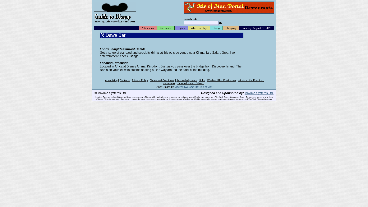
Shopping (231, 28)
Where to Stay (199, 28)
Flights (181, 28)
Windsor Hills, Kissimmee (221, 80)
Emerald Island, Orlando (190, 83)
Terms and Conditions (162, 80)
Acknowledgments (187, 80)
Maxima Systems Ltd (186, 86)
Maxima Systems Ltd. (259, 93)
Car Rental (166, 28)
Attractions (148, 28)
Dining (216, 28)
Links (202, 80)
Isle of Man (206, 86)
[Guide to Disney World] (115, 24)
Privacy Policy (140, 80)
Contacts (125, 80)
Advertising (111, 80)
